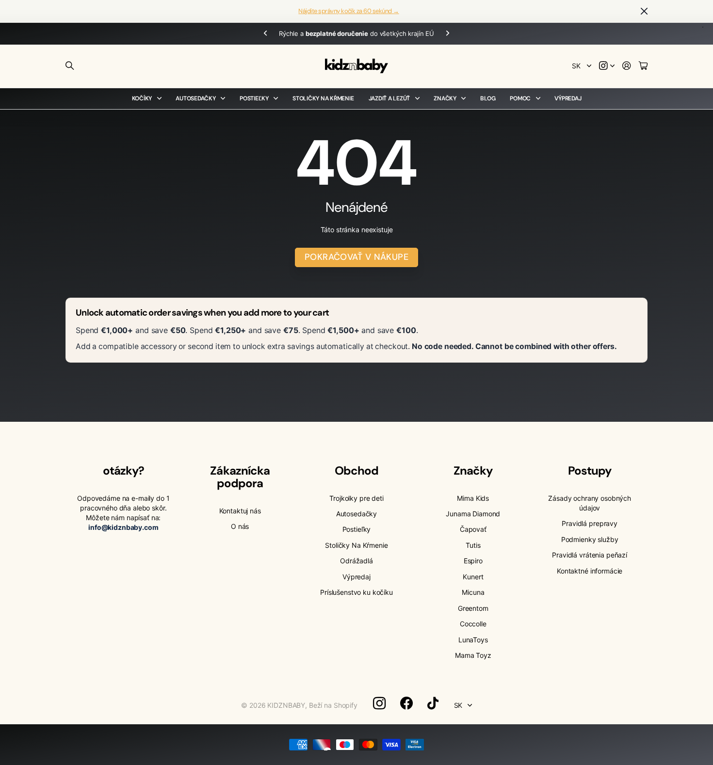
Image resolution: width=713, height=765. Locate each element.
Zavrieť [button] (644, 11)
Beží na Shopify (333, 705)
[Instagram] (379, 703)
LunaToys (473, 640)
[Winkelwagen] (643, 66)
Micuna (473, 592)
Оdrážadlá (356, 561)
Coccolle (473, 624)
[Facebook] (406, 703)
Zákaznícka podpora (239, 477)
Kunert (473, 577)
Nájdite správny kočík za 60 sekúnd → (348, 11)
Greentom (473, 608)
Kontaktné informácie (589, 571)
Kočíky (142, 98)
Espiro (473, 561)
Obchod (356, 470)
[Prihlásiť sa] (626, 66)
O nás (240, 526)
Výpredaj (567, 98)
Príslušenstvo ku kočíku (356, 592)
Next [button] (448, 33)
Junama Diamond (473, 514)
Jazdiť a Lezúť (389, 98)
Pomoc (520, 98)
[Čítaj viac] (607, 66)
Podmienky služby (589, 539)
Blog (487, 98)
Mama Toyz (473, 655)
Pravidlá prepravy (589, 523)
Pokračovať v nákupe (356, 257)
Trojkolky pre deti (356, 498)
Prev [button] (265, 33)
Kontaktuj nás (240, 511)
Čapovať (473, 529)
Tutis (473, 545)
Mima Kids (473, 498)
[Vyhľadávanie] (69, 66)
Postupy (589, 470)
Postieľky (254, 98)
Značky (445, 98)
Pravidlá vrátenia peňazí (589, 555)
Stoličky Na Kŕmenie (323, 98)
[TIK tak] (432, 703)
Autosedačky (195, 98)
